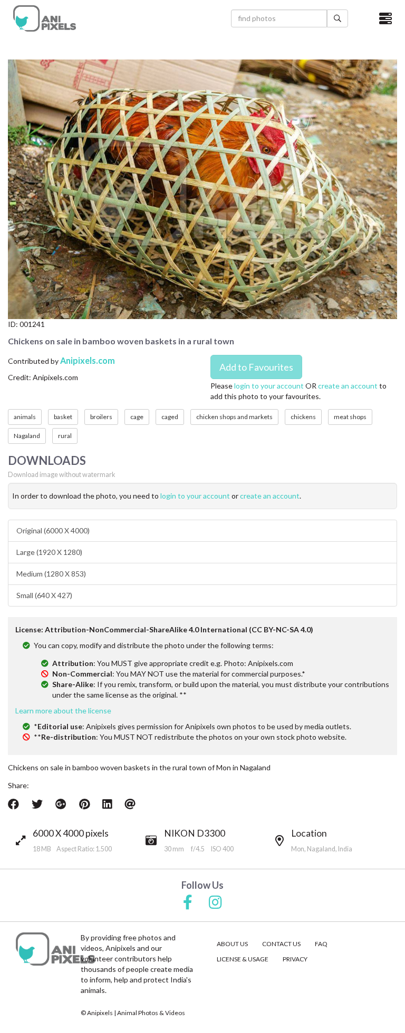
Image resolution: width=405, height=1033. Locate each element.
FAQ (321, 944)
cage (136, 417)
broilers (101, 417)
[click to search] (337, 18)
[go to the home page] (44, 18)
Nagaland (27, 436)
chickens (303, 417)
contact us (281, 944)
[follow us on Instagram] (215, 903)
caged (169, 417)
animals (25, 417)
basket (63, 417)
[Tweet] (37, 804)
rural (65, 436)
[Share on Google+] (60, 804)
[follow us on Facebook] (187, 903)
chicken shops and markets (234, 417)
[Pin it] (84, 804)
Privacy (295, 959)
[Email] (130, 804)
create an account (348, 385)
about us (232, 944)
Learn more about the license (63, 710)
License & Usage (242, 959)
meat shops (350, 417)
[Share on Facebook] (13, 804)
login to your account (269, 385)
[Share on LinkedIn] (107, 804)
